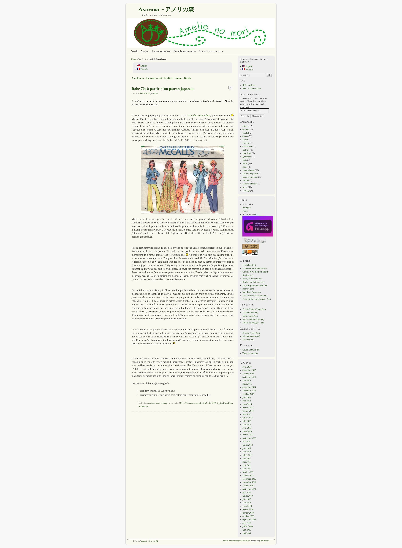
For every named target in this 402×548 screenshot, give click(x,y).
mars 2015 (247, 384)
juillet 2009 (247, 526)
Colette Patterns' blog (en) (254, 309)
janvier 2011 (247, 475)
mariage (246, 190)
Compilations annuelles (185, 51)
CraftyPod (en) (249, 265)
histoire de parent (250, 173)
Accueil (134, 51)
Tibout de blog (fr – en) (253, 322)
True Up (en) (248, 339)
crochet (245, 133)
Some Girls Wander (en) (253, 319)
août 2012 (246, 441)
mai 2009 (246, 533)
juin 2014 (246, 397)
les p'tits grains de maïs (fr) (254, 285)
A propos (145, 51)
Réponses (144, 406)
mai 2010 (246, 502)
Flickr (245, 211)
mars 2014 (247, 404)
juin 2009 (246, 530)
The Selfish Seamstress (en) (254, 295)
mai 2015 (246, 380)
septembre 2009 (249, 519)
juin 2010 (246, 499)
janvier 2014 (248, 411)
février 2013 (247, 434)
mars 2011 (247, 468)
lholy (155, 93)
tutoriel (245, 180)
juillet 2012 (247, 445)
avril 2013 (247, 428)
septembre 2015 (249, 377)
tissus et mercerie (250, 177)
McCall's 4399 (209, 403)
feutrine (245, 150)
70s (186, 403)
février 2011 (247, 472)
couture (151, 403)
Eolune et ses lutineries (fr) (254, 268)
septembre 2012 (249, 438)
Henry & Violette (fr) (252, 278)
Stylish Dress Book (225, 403)
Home (133, 59)
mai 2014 (246, 400)
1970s (181, 403)
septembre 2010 (249, 489)
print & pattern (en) (251, 336)
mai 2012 (246, 451)
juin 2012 (246, 448)
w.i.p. (244, 187)
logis (244, 160)
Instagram (246, 207)
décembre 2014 (249, 387)
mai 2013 (246, 424)
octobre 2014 (248, 394)
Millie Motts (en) (250, 316)
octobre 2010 (248, 485)
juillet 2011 (247, 455)
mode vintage (161, 403)
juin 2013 (246, 421)
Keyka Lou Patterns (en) (253, 282)
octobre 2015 (248, 373)
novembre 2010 (249, 482)
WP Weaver (265, 541)
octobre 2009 (248, 516)
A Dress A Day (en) (251, 333)
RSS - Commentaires (251, 88)
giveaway (246, 156)
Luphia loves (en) (250, 312)
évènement (247, 146)
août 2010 (246, 492)
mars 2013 (247, 431)
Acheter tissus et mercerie (211, 51)
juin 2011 (246, 458)
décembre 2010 (249, 479)
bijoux (245, 126)
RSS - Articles (248, 85)
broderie (246, 143)
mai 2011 (246, 462)
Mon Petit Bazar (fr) (251, 292)
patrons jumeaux (249, 183)
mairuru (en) (248, 288)
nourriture (246, 153)
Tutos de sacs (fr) (250, 353)
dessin (245, 139)
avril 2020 (247, 367)
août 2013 (246, 414)
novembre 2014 (249, 390)
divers (245, 136)
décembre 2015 (249, 370)
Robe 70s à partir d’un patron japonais (163, 89)
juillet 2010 (247, 496)
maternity (198, 403)
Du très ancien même (199, 115)
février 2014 (247, 407)
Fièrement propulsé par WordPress (236, 541)
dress (191, 403)
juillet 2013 (247, 417)
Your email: (245, 107)
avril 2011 (246, 465)
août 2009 (246, 523)
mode (244, 167)
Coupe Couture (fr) (251, 349)
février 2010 (247, 509)
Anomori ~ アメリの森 (166, 9)
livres (244, 163)
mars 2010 (247, 506)
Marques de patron (161, 51)
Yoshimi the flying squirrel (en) (256, 299)
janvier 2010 (248, 513)
